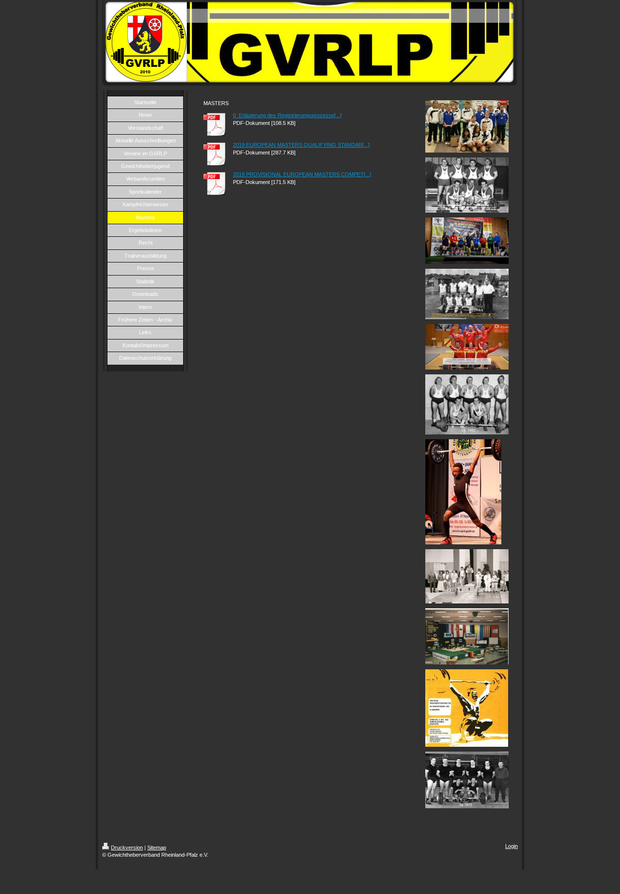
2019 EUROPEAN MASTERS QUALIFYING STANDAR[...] (301, 145)
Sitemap (156, 847)
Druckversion (127, 847)
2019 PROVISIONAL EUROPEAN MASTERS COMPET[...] (302, 174)
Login (511, 846)
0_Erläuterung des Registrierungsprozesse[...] (287, 115)
